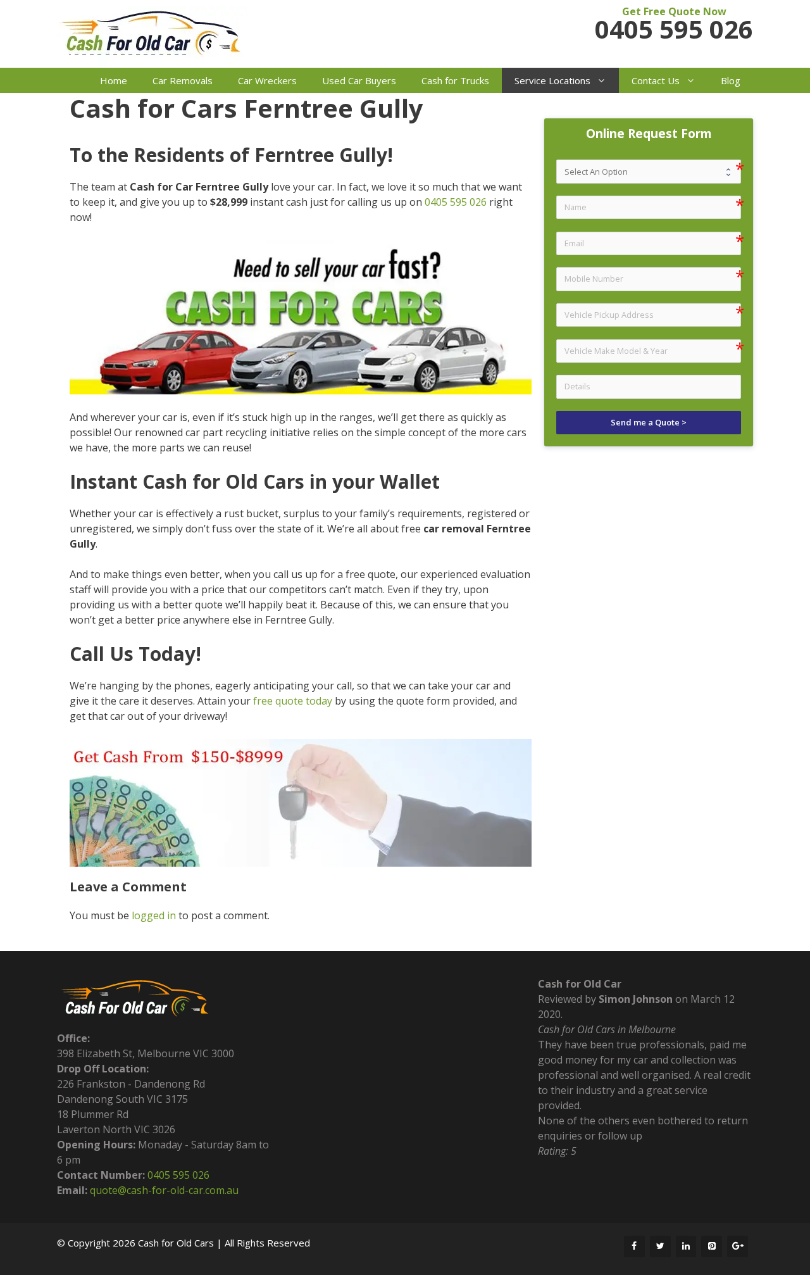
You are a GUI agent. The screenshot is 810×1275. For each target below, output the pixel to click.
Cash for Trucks (455, 80)
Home (113, 80)
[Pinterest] (711, 1246)
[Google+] (737, 1246)
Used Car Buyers (359, 80)
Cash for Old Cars (176, 1242)
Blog (730, 80)
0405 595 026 (674, 29)
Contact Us (656, 80)
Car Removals (183, 80)
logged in (154, 915)
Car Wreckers (267, 80)
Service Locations (552, 80)
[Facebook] (634, 1246)
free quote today (292, 701)
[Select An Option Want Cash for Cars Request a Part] (648, 171)
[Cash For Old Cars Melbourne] (152, 36)
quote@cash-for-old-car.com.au (164, 1190)
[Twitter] (660, 1246)
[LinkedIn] (686, 1246)
